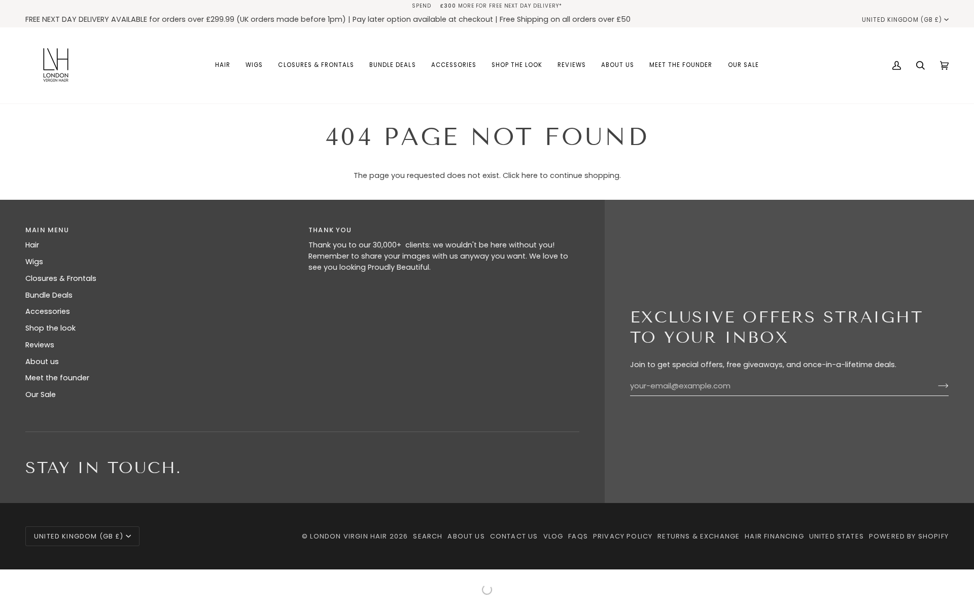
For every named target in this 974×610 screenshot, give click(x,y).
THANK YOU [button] (330, 230)
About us (42, 361)
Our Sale (40, 394)
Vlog (553, 536)
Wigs (34, 262)
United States (836, 536)
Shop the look (50, 328)
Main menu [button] (47, 230)
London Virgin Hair (349, 536)
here (529, 175)
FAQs (578, 536)
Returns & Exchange (698, 536)
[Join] (935, 386)
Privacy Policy (622, 536)
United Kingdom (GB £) (902, 20)
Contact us (514, 536)
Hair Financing (774, 536)
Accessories (47, 311)
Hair (32, 245)
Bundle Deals (49, 295)
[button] (222, 65)
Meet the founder (57, 378)
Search (427, 536)
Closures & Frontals (60, 278)
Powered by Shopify (909, 536)
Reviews (39, 345)
